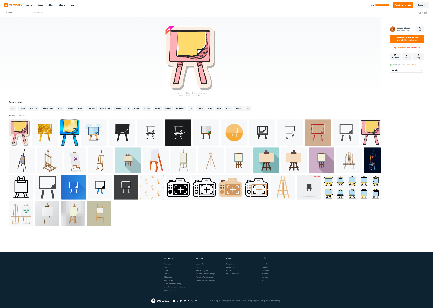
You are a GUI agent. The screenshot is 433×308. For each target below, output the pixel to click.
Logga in (421, 5)
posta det (34, 108)
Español (265, 267)
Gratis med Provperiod (407, 38)
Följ (420, 30)
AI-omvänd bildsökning (172, 283)
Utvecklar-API (169, 280)
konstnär (91, 108)
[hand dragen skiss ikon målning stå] (150, 132)
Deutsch (265, 274)
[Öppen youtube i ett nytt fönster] (196, 301)
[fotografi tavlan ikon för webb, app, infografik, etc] (178, 187)
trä (248, 108)
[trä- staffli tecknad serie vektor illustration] (349, 160)
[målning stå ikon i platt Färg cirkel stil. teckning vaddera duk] (234, 132)
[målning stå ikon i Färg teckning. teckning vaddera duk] (69, 132)
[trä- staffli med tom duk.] (47, 213)
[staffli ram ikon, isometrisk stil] (49, 160)
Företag (166, 274)
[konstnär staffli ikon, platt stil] (128, 160)
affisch (200, 108)
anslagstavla (105, 108)
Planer (371, 5)
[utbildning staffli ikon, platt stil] (266, 160)
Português (265, 270)
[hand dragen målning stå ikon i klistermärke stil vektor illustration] (19, 132)
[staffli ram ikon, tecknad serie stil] (156, 160)
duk (127, 108)
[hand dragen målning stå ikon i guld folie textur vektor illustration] (45, 132)
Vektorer (29, 5)
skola (210, 108)
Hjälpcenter (230, 264)
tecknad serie (48, 108)
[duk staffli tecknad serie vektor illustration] (100, 160)
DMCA (198, 267)
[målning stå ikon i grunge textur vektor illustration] (346, 132)
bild (191, 108)
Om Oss (229, 270)
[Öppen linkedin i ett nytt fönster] (181, 301)
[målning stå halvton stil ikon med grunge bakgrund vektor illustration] (318, 132)
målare (157, 108)
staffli (136, 108)
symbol (239, 108)
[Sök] (419, 12)
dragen (70, 108)
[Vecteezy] (13, 5)
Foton (40, 5)
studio (228, 108)
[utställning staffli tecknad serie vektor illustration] (211, 160)
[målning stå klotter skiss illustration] (178, 132)
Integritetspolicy (253, 301)
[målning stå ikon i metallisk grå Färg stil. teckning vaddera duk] (126, 187)
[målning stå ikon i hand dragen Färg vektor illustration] (371, 132)
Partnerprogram (202, 270)
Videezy (166, 270)
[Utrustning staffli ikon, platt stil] (321, 160)
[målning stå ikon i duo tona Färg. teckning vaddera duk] (100, 187)
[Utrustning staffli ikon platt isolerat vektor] (239, 160)
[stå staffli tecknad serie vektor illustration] (183, 160)
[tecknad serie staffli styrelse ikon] (73, 213)
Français (265, 277)
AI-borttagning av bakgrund (174, 287)
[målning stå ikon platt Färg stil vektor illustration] (94, 132)
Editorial (62, 5)
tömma (147, 108)
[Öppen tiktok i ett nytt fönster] (188, 301)
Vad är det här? (411, 65)
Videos (50, 5)
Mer (72, 5)
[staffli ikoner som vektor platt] (352, 187)
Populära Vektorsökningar (205, 274)
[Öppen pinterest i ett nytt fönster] (185, 301)
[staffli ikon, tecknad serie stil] (283, 187)
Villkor (244, 301)
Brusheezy (168, 264)
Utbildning (168, 277)
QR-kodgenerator (170, 290)
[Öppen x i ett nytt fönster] (192, 301)
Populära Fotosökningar (205, 277)
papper (22, 108)
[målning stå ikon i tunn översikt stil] (290, 132)
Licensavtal (200, 264)
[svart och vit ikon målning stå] (47, 187)
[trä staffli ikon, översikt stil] (21, 187)
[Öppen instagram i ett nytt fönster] (177, 301)
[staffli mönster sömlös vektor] (152, 187)
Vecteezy (167, 267)
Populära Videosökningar (205, 280)
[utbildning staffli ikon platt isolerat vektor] (294, 160)
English (264, 264)
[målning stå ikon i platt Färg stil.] (206, 132)
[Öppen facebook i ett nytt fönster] (174, 301)
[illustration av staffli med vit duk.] (99, 213)
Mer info (395, 70)
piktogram (180, 108)
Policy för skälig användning (270, 301)
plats (219, 108)
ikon (12, 108)
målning (168, 108)
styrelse (118, 108)
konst (80, 108)
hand (60, 108)
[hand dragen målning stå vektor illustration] (122, 132)
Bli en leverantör (232, 274)
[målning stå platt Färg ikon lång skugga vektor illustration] (73, 187)
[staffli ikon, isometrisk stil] (22, 160)
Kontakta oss (231, 267)
